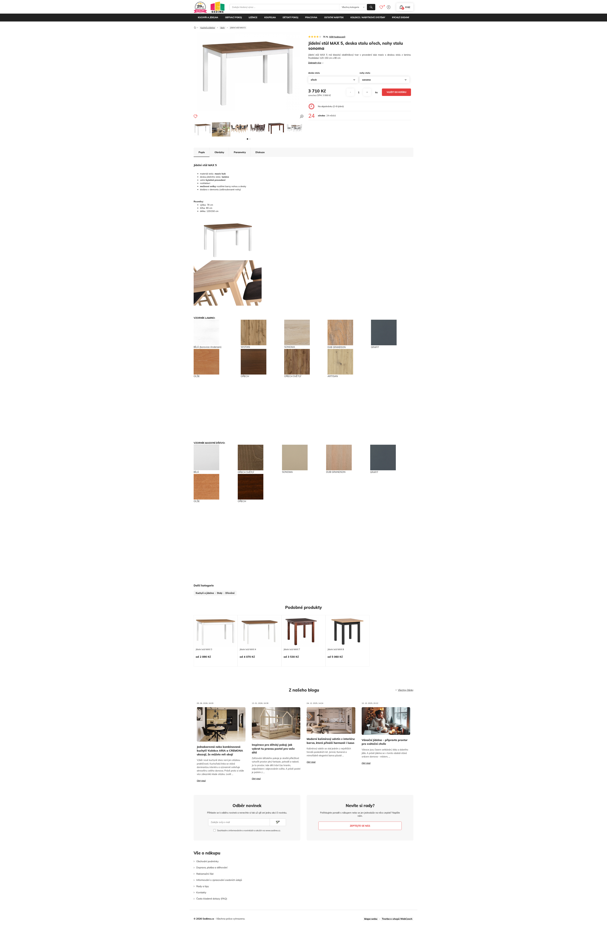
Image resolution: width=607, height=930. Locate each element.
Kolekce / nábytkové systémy (367, 17)
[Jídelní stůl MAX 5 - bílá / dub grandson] (203, 129)
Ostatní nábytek (334, 17)
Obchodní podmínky (207, 861)
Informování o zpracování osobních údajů (219, 879)
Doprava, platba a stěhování (211, 867)
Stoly (222, 27)
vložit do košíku (396, 92)
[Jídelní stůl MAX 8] (347, 631)
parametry (240, 152)
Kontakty (201, 892)
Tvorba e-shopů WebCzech (397, 918)
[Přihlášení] (388, 7)
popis (202, 152)
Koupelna (270, 17)
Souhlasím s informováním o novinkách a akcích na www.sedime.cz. (249, 830)
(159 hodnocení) (337, 37)
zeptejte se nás (360, 825)
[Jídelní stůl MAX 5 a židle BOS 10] (294, 128)
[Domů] (195, 26)
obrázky (219, 152)
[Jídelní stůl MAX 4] (259, 631)
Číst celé (201, 781)
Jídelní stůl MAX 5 (237, 27)
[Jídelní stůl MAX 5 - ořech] (276, 128)
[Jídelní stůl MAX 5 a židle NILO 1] (221, 129)
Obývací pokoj (233, 17)
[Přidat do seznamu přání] (195, 116)
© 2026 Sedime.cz (204, 918)
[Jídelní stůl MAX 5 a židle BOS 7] (258, 128)
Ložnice (253, 17)
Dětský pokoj (290, 17)
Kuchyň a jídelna (208, 17)
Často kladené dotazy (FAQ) (211, 898)
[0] (381, 7)
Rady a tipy (202, 886)
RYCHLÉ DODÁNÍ (400, 17)
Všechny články (405, 690)
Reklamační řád (204, 873)
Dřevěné (230, 593)
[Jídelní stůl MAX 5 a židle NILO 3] (239, 128)
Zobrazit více (314, 62)
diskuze (260, 152)
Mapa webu (370, 918)
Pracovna (311, 17)
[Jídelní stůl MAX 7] (301, 631)
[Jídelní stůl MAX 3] (215, 631)
